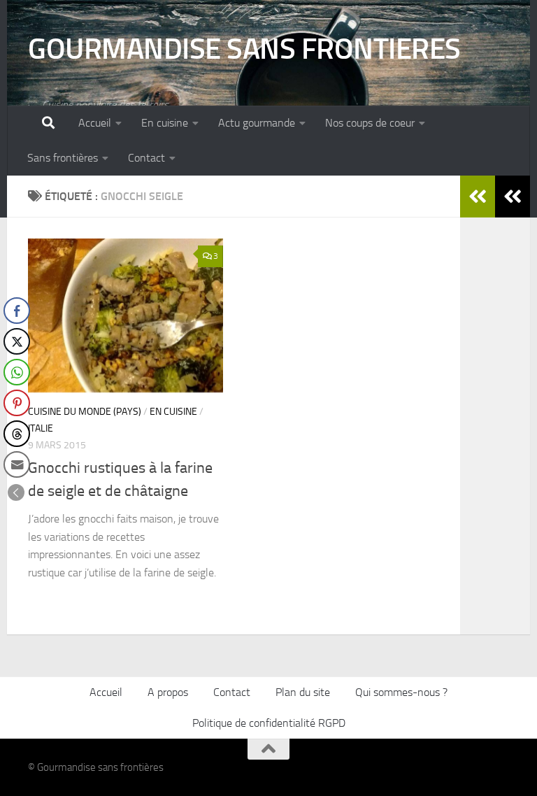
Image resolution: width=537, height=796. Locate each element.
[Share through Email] (16, 464)
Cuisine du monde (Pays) (84, 412)
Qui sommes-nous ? (401, 692)
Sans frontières (62, 157)
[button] (16, 492)
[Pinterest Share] (16, 403)
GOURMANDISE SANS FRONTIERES (244, 48)
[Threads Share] (16, 433)
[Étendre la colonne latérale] (512, 197)
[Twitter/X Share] (16, 341)
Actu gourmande (256, 122)
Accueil (94, 122)
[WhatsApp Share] (16, 372)
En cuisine (164, 122)
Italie (40, 428)
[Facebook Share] (16, 310)
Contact (146, 157)
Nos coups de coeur (370, 122)
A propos (168, 692)
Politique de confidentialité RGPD (268, 723)
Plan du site (302, 692)
